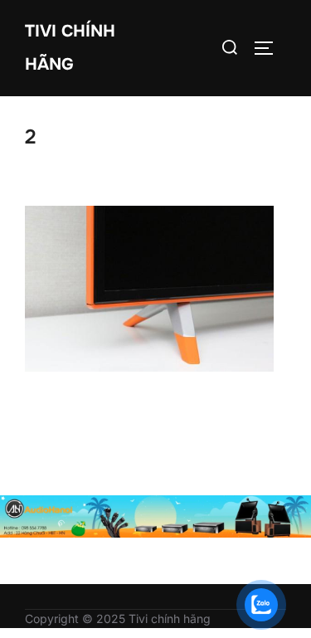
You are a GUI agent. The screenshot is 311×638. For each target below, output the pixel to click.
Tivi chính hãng (70, 48)
